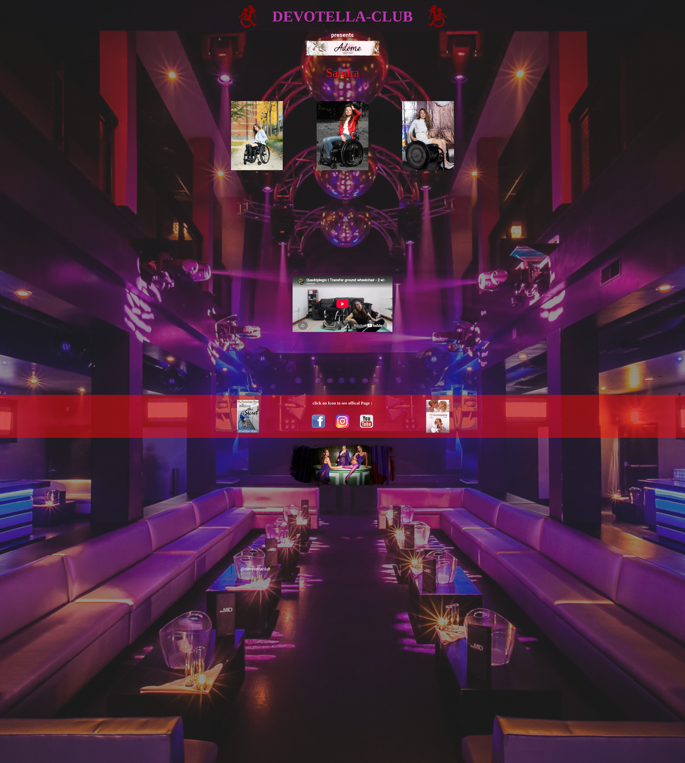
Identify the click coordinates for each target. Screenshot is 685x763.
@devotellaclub (255, 568)
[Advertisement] (342, 224)
